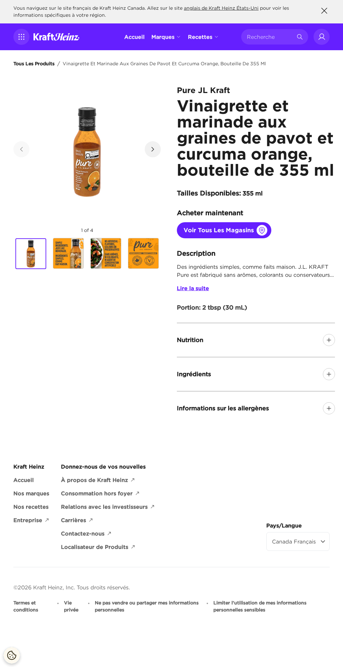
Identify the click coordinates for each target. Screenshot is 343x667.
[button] (21, 37)
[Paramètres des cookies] (11, 655)
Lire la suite (193, 288)
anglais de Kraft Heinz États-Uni (221, 8)
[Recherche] (299, 36)
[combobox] (269, 36)
